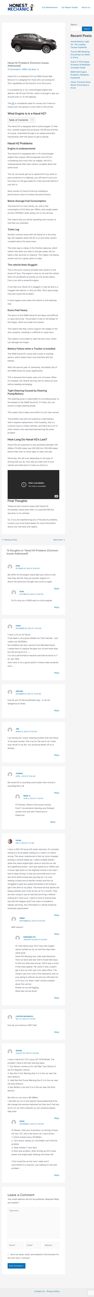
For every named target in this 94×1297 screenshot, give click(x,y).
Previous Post (9, 540)
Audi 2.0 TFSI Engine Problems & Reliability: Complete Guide (81, 65)
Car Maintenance (50, 7)
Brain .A (26, 796)
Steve (18, 626)
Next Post (59, 540)
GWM (24, 69)
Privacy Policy (53, 1291)
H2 (13, 103)
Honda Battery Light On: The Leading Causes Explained (80, 44)
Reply (56, 588)
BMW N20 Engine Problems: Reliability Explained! (80, 75)
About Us (86, 7)
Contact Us (39, 1291)
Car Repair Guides (69, 7)
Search (74, 24)
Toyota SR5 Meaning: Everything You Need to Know (80, 54)
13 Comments (14, 69)
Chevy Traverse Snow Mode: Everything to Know (81, 85)
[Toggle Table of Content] (31, 119)
